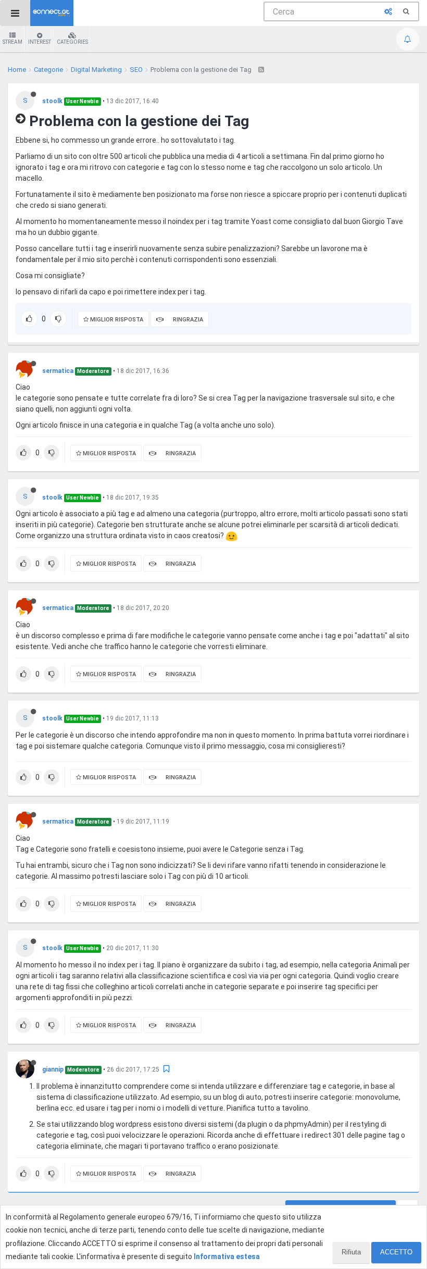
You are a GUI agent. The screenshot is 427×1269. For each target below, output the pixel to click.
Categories (72, 42)
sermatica (57, 371)
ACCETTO (396, 1252)
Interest (39, 42)
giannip (53, 1069)
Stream (12, 42)
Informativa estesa (227, 1256)
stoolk (52, 101)
